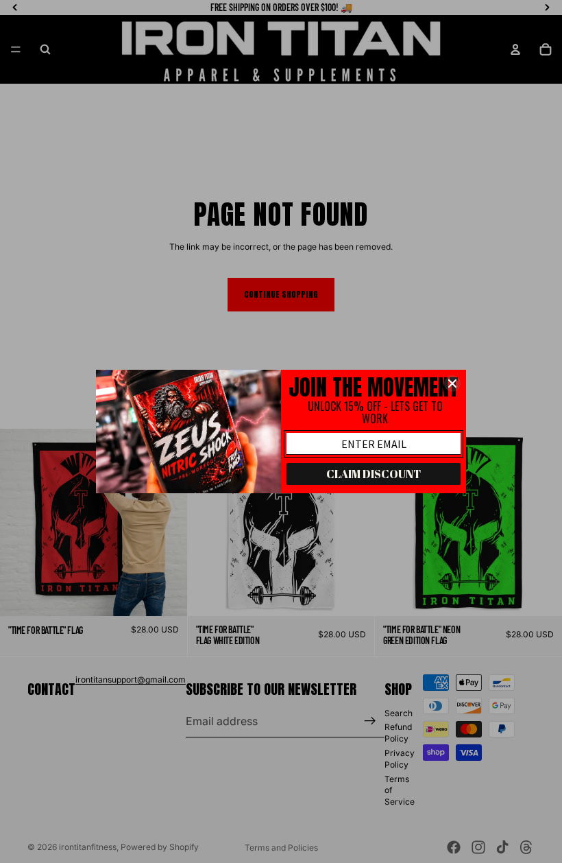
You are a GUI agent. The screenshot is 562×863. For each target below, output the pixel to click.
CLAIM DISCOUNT (373, 474)
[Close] (452, 383)
